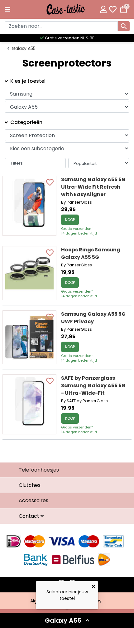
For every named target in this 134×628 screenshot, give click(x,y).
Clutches (30, 485)
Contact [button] (30, 516)
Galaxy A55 (24, 48)
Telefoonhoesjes (39, 469)
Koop (70, 219)
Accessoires (33, 500)
